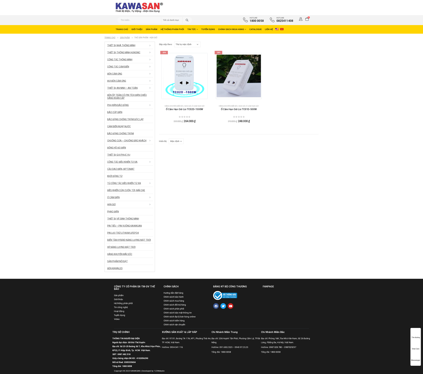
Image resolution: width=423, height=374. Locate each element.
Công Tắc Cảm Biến (118, 66)
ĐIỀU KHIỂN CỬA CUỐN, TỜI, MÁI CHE (126, 190)
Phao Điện (113, 211)
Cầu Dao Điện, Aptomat (121, 169)
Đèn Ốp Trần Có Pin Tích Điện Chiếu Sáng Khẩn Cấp (127, 96)
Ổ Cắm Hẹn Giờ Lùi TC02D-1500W (184, 109)
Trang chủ (122, 29)
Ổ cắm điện (113, 197)
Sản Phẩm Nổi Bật (117, 261)
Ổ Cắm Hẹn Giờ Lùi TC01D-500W (239, 109)
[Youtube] (230, 306)
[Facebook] (216, 306)
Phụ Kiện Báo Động (118, 105)
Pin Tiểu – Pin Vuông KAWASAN (124, 225)
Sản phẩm (151, 29)
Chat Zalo (416, 349)
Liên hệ (269, 29)
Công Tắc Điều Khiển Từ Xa (122, 162)
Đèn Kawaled (115, 268)
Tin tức (191, 29)
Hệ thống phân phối (172, 29)
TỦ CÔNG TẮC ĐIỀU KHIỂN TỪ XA (124, 183)
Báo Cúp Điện (114, 112)
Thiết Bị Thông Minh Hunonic (123, 52)
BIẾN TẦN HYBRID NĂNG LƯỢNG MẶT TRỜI (129, 240)
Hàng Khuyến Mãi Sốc (174, 106)
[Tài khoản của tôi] (301, 19)
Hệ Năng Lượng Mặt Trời (121, 247)
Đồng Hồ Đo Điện (116, 147)
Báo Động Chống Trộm (120, 133)
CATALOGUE (255, 29)
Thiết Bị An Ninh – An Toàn (122, 88)
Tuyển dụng (208, 29)
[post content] (184, 76)
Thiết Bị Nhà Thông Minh (121, 45)
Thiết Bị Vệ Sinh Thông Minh (123, 218)
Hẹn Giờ (187, 106)
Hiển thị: (163, 141)
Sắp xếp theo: (166, 44)
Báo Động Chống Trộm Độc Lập (125, 119)
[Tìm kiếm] (187, 20)
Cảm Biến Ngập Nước (119, 126)
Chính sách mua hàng (231, 29)
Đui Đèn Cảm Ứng (116, 81)
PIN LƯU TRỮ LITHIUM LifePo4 (123, 233)
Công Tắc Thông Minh (119, 59)
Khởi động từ (114, 176)
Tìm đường (415, 337)
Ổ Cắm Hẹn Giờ (198, 106)
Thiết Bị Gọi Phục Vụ (118, 154)
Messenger (415, 360)
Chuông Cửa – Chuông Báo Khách (126, 140)
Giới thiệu (136, 29)
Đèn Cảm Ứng (114, 73)
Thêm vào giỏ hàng (186, 99)
